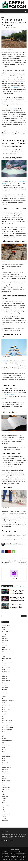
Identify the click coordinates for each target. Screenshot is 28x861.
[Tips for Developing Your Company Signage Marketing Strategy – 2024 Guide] (5, 591)
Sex (3, 783)
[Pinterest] (9, 551)
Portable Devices (6, 767)
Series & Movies (6, 780)
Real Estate (5, 769)
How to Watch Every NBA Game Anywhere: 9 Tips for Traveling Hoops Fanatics (17, 598)
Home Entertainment (7, 709)
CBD (3, 654)
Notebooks (5, 754)
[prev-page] (2, 611)
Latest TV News (6, 731)
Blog (3, 643)
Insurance (4, 360)
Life (3, 736)
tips (23, 543)
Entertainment (6, 680)
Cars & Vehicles (6, 649)
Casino (4, 651)
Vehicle (4, 816)
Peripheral (5, 763)
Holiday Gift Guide (6, 705)
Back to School (6, 631)
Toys (3, 809)
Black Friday (5, 640)
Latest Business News (7, 720)
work (3, 545)
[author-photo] (14, 576)
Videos (4, 818)
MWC (3, 747)
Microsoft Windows (7, 740)
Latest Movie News (7, 725)
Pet (3, 765)
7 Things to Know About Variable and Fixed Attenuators (20, 562)
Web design (5, 820)
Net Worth (5, 749)
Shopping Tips (6, 787)
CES (3, 660)
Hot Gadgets (5, 711)
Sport (3, 791)
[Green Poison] (14, 4)
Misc (3, 743)
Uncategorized (6, 814)
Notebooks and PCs (7, 756)
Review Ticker (5, 774)
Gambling (4, 689)
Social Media (5, 789)
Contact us (11, 849)
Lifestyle (4, 738)
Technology (5, 803)
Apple (3, 629)
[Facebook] (2, 551)
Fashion (4, 683)
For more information (7, 108)
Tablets (4, 798)
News (3, 751)
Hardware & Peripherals (8, 700)
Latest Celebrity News (7, 723)
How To (4, 714)
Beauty (4, 634)
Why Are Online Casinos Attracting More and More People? (7, 562)
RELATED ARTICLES (7, 586)
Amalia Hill (5, 27)
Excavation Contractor (10, 543)
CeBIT (3, 656)
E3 (3, 674)
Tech (3, 800)
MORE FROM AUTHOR (19, 586)
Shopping (4, 785)
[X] (6, 551)
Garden (4, 696)
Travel (3, 811)
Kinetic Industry (14, 87)
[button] (2, 11)
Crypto (4, 665)
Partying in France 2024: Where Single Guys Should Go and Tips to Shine (17, 606)
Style (3, 794)
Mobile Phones (6, 745)
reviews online (10, 394)
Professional (18, 543)
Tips (6, 14)
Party (3, 760)
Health (4, 703)
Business (4, 645)
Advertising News (6, 625)
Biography (4, 638)
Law (3, 734)
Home (2, 14)
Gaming (4, 691)
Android (4, 627)
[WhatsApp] (13, 551)
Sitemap (17, 849)
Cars (3, 647)
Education (4, 676)
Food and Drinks (6, 687)
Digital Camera (6, 671)
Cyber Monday (6, 667)
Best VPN (4, 636)
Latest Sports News (7, 729)
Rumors (4, 778)
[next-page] (5, 611)
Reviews (4, 776)
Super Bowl (5, 796)
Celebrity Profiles (6, 658)
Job (3, 718)
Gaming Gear (5, 694)
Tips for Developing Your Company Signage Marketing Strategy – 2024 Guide (18, 591)
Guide (3, 698)
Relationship (5, 771)
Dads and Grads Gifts (7, 669)
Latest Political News (7, 727)
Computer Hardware (7, 663)
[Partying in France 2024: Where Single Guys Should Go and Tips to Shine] (5, 606)
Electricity (4, 678)
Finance (4, 685)
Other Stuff (5, 758)
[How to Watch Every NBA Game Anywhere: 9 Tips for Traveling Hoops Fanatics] (5, 598)
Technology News (6, 805)
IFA (3, 716)
